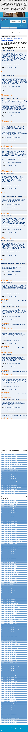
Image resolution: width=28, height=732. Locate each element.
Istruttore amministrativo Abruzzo (9, 454)
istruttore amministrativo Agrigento (9, 500)
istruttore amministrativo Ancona (9, 504)
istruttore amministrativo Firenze (9, 568)
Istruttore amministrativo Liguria (8, 468)
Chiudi (17, 10)
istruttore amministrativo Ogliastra (9, 627)
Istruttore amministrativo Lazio (8, 466)
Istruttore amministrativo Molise (8, 474)
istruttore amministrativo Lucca (8, 601)
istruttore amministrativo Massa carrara (10, 607)
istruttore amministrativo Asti (8, 512)
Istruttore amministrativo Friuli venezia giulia (12, 464)
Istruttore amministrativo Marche (9, 472)
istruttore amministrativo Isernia (8, 584)
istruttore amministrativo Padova (9, 634)
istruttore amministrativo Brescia (9, 531)
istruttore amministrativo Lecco (8, 595)
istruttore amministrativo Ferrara (9, 566)
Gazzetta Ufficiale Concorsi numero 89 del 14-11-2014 (14, 394)
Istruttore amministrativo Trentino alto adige (11, 487)
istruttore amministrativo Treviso (9, 701)
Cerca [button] (23, 21)
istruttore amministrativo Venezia (9, 710)
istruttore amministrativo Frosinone (9, 574)
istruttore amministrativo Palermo (9, 636)
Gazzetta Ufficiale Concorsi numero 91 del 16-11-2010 (14, 415)
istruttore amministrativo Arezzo (8, 508)
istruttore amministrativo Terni (8, 693)
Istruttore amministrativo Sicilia (8, 483)
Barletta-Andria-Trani (13, 34)
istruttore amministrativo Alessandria (10, 502)
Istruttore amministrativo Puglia (8, 478)
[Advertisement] (14, 434)
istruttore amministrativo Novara (9, 623)
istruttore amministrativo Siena (8, 683)
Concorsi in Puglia (11, 67)
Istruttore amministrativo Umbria (9, 489)
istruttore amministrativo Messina (9, 613)
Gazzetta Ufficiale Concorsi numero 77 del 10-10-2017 (13, 348)
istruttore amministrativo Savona (9, 681)
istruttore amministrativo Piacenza (9, 648)
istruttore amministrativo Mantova (9, 605)
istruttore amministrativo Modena (9, 617)
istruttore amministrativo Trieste (8, 703)
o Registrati (23, 25)
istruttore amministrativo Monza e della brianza (12, 619)
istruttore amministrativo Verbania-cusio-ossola (12, 712)
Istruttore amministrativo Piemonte (9, 476)
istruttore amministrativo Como (8, 551)
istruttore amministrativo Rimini (8, 670)
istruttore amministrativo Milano (8, 615)
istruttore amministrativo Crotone (9, 558)
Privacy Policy (15, 728)
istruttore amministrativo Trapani (9, 697)
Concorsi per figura (11, 32)
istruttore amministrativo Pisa (8, 650)
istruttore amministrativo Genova (9, 576)
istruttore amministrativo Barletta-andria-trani (12, 519)
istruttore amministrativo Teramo (9, 691)
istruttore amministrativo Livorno (9, 597)
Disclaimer (21, 728)
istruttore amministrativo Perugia (9, 642)
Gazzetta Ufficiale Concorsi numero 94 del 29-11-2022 (14, 300)
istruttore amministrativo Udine (8, 705)
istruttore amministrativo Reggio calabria (11, 664)
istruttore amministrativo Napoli (8, 621)
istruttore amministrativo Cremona (9, 556)
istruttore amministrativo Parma (8, 638)
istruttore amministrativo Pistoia (8, 652)
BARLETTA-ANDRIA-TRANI (14, 64)
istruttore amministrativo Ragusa (9, 660)
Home (3, 32)
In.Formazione (8, 728)
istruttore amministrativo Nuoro (8, 625)
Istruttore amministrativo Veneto (9, 493)
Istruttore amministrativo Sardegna (9, 481)
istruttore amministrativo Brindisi (9, 533)
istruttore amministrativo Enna (8, 562)
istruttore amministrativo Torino (8, 695)
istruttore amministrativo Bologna (9, 529)
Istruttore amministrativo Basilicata (9, 456)
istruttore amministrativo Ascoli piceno (10, 510)
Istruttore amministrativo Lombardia (9, 470)
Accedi (19, 25)
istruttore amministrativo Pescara (9, 646)
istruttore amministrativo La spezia (9, 588)
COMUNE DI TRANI (6, 216)
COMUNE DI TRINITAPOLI (8, 124)
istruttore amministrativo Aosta (8, 506)
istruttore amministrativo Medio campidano (11, 611)
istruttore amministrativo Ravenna (9, 662)
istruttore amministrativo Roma (8, 673)
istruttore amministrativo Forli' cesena (10, 572)
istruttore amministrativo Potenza (9, 656)
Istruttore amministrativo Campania (9, 460)
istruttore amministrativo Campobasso (10, 539)
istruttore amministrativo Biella (8, 527)
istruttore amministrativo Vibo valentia (10, 718)
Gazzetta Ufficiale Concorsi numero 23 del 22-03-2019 (13, 325)
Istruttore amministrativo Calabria (9, 458)
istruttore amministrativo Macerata (9, 603)
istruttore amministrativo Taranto (9, 689)
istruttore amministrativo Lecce (8, 592)
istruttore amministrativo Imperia (9, 582)
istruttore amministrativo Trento (8, 699)
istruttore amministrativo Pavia (8, 640)
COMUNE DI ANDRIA (6, 283)
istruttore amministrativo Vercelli (9, 714)
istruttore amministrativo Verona (9, 716)
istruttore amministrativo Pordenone (9, 654)
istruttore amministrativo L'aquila (9, 586)
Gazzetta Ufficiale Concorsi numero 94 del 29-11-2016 (14, 371)
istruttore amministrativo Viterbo (9, 722)
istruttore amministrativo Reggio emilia (10, 666)
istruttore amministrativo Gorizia (9, 578)
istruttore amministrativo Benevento (9, 523)
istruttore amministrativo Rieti (8, 668)
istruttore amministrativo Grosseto (9, 580)
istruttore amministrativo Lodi (8, 599)
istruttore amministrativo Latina (8, 590)
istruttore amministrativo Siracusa (9, 685)
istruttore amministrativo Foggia (9, 570)
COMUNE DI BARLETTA (7, 50)
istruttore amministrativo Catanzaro (9, 547)
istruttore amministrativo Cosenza (9, 554)
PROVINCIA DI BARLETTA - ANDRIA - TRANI (13, 263)
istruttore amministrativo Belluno (9, 521)
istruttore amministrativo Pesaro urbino (10, 644)
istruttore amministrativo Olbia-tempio (10, 629)
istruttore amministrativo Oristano (9, 632)
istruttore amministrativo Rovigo (9, 675)
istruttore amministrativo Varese (9, 707)
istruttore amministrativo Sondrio (9, 687)
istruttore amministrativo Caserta (9, 543)
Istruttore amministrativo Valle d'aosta (10, 491)
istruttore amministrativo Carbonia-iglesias (11, 541)
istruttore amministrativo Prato (8, 658)
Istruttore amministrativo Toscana (9, 485)
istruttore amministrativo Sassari (9, 679)
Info (13, 10)
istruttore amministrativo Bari (8, 517)
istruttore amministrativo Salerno (9, 677)
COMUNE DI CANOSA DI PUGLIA (10, 98)
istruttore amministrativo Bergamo (9, 525)
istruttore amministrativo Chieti (8, 549)
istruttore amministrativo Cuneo (8, 560)
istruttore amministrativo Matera (8, 609)
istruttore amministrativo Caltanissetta (10, 537)
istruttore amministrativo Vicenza (9, 720)
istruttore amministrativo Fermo (8, 564)
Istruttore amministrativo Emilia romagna (11, 462)
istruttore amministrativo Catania (9, 545)
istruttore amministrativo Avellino (9, 515)
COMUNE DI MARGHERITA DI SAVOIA (11, 196)
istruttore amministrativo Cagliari (9, 535)
